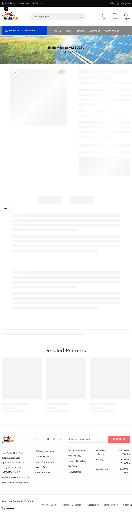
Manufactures (74, 471)
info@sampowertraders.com (15, 477)
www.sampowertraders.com (15, 482)
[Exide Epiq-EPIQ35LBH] (22, 378)
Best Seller (72, 466)
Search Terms (41, 467)
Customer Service (76, 450)
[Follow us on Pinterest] (48, 439)
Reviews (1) (82, 199)
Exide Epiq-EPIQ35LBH (15, 404)
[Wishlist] (14, 73)
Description (50, 199)
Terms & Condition (44, 462)
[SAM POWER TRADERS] (8, 439)
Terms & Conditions (72, 504)
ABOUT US (94, 30)
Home (55, 52)
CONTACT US (112, 30)
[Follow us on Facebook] (42, 439)
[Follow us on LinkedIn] (60, 439)
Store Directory (111, 504)
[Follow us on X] (36, 439)
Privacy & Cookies (49, 504)
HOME (57, 30)
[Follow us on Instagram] (53, 439)
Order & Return (42, 472)
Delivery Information (45, 451)
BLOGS (80, 30)
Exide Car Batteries (70, 52)
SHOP (69, 30)
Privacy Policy (42, 456)
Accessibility (93, 504)
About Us (127, 504)
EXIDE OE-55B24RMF (103, 404)
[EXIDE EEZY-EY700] (66, 378)
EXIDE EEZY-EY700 (57, 404)
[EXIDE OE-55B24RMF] (110, 378)
